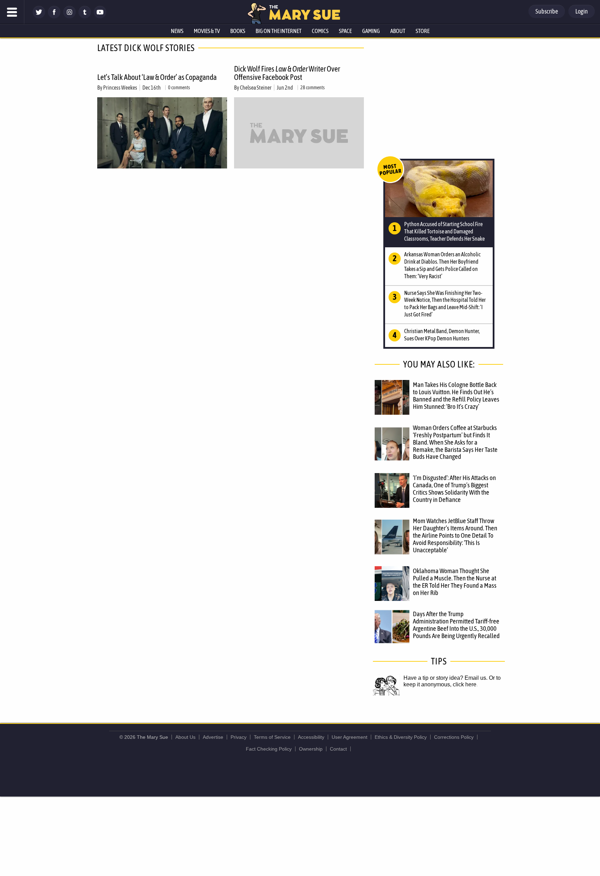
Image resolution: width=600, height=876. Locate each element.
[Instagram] (69, 16)
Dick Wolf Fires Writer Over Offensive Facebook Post (287, 73)
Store (423, 30)
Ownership (311, 749)
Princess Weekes (120, 87)
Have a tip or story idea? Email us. (445, 678)
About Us (185, 737)
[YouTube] (100, 16)
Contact (338, 749)
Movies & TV (207, 30)
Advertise (213, 737)
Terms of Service (272, 737)
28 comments (312, 87)
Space (345, 30)
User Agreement (349, 737)
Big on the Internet (278, 30)
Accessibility (311, 737)
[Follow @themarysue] (39, 16)
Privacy (239, 737)
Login (581, 11)
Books (237, 30)
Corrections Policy (454, 737)
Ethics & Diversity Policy (401, 737)
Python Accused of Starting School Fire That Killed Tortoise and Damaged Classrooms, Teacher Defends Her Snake (444, 231)
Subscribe (546, 11)
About (397, 30)
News (177, 30)
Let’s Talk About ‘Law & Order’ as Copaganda (157, 77)
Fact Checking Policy (269, 749)
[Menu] (12, 12)
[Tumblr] (84, 16)
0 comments (179, 87)
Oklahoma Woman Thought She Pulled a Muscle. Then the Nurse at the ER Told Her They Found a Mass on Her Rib (455, 581)
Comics (320, 30)
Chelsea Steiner (256, 87)
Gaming (371, 30)
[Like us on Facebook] (54, 16)
